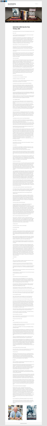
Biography (12, 21)
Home (8, 21)
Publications (15, 21)
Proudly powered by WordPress (23, 423)
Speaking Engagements (20, 21)
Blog (24, 21)
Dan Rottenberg (12, 4)
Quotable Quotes (31, 21)
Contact (34, 21)
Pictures (27, 21)
